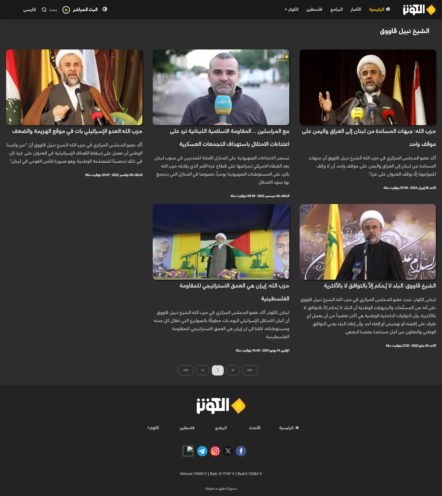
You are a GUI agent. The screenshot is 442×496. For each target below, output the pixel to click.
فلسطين (314, 9)
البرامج (336, 9)
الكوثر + (291, 9)
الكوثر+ (153, 428)
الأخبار (355, 9)
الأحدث (254, 428)
